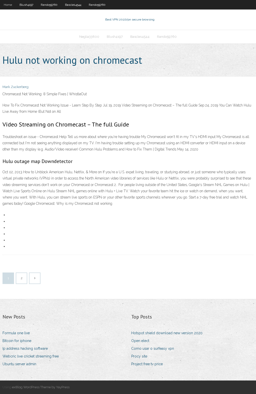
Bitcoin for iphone (16, 341)
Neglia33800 (89, 36)
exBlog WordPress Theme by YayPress (41, 387)
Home (8, 4)
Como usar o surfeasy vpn (152, 348)
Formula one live (16, 333)
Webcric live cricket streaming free (30, 356)
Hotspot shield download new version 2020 (166, 333)
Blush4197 (26, 4)
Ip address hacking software (25, 348)
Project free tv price (147, 364)
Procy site (139, 356)
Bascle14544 (73, 4)
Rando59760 (49, 4)
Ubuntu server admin (19, 364)
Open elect (140, 341)
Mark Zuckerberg (15, 87)
